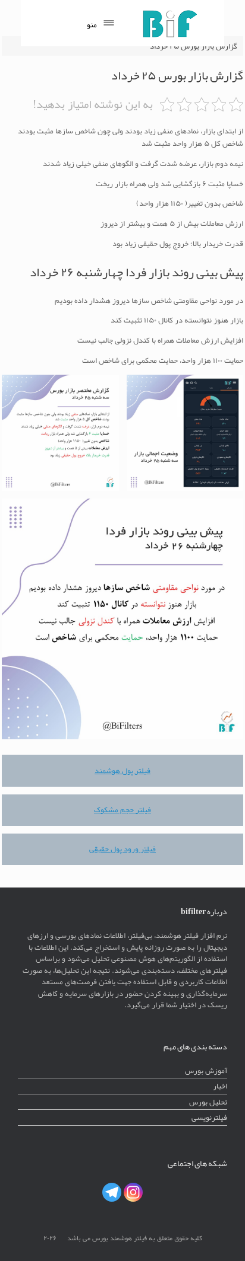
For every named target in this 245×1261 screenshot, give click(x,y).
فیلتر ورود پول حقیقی (122, 849)
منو (92, 24)
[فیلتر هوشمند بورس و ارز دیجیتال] (169, 23)
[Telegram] (111, 1192)
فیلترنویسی (209, 1117)
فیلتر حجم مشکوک (122, 809)
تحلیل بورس (208, 1102)
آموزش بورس (206, 1070)
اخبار (220, 1086)
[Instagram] (133, 1192)
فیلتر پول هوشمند (122, 770)
